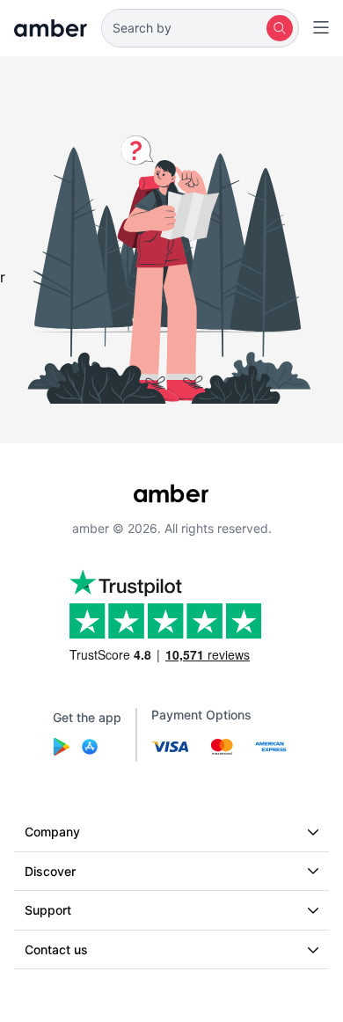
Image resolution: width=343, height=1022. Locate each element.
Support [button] (48, 909)
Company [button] (52, 831)
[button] (200, 28)
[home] (50, 28)
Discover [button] (50, 871)
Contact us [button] (56, 949)
